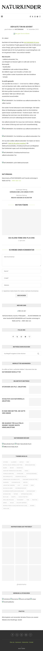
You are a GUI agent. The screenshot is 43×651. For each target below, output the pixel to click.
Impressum (18, 642)
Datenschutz (25, 642)
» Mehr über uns (16, 180)
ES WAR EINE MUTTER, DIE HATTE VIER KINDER (13, 412)
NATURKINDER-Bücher (20, 488)
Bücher (12, 467)
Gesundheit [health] (20, 476)
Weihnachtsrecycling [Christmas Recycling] (15, 505)
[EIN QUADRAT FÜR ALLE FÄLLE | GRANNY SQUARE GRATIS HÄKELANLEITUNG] (35, 426)
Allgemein (13, 462)
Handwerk (6, 482)
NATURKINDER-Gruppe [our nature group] (13, 491)
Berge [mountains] (30, 464)
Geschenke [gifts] (7, 476)
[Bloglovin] (40, 16)
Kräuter (25, 482)
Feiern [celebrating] (8, 473)
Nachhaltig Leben (7, 488)
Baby (27, 462)
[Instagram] (35, 16)
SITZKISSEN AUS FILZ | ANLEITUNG (14, 387)
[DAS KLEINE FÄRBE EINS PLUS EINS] (21, 222)
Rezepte (13, 496)
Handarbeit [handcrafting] (30, 479)
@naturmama (21, 584)
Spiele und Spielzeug (8, 499)
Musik (32, 485)
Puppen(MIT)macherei (26, 494)
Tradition (34, 499)
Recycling (5, 496)
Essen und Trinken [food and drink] (12, 470)
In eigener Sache (16, 482)
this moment (20, 499)
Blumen (5, 467)
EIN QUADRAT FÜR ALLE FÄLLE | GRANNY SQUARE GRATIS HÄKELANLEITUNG (13, 425)
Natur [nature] (7, 494)
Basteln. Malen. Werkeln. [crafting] (12, 464)
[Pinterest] (37, 16)
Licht (19, 485)
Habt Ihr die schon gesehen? (17, 143)
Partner (16, 494)
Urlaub (12, 502)
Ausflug (21, 462)
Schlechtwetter (23, 496)
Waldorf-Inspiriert (21, 502)
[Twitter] (32, 16)
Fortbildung (20, 473)
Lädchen (25, 485)
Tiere (27, 499)
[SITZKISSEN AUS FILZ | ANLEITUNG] (35, 390)
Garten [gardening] (31, 473)
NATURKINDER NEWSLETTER (11, 372)
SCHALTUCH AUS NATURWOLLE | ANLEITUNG (13, 400)
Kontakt (31, 642)
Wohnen (32, 505)
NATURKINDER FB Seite (31, 42)
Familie (26, 470)
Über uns (12, 642)
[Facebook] (30, 16)
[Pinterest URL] (8, 539)
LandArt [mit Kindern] (9, 485)
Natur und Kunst (31, 491)
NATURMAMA (19, 29)
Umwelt (5, 502)
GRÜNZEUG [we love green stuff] (11, 479)
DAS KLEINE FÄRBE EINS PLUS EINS (21, 238)
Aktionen (5, 462)
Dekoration (20, 467)
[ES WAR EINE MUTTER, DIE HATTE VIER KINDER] (35, 414)
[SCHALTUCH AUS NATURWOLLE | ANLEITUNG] (35, 402)
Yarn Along (6, 508)
